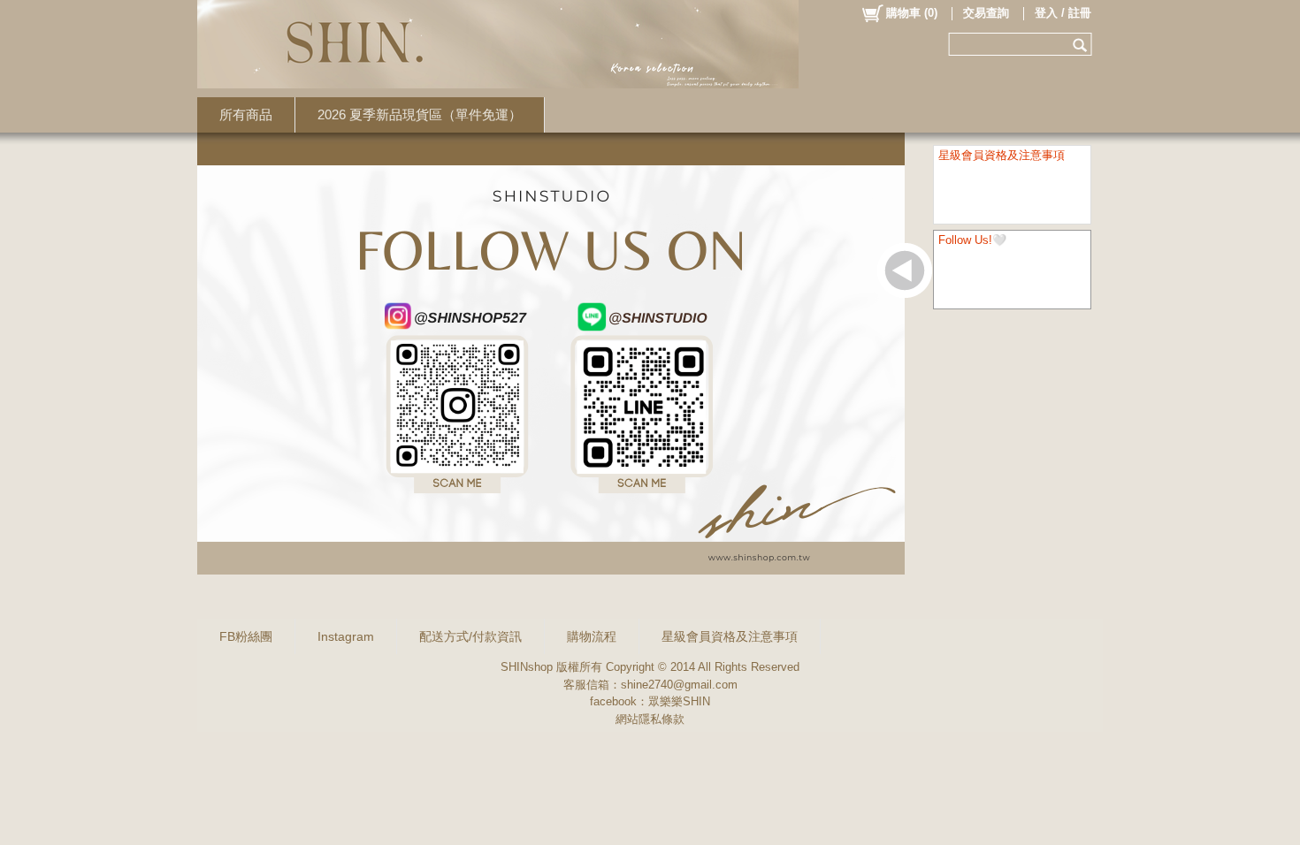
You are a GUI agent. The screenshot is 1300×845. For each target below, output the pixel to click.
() (911, 12)
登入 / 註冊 (1063, 12)
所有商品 (245, 114)
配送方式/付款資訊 (470, 636)
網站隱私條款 (650, 719)
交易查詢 (986, 12)
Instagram (345, 636)
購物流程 (591, 636)
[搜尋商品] (1082, 44)
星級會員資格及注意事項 (729, 636)
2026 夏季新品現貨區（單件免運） (419, 114)
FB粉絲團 (245, 636)
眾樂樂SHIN (679, 701)
